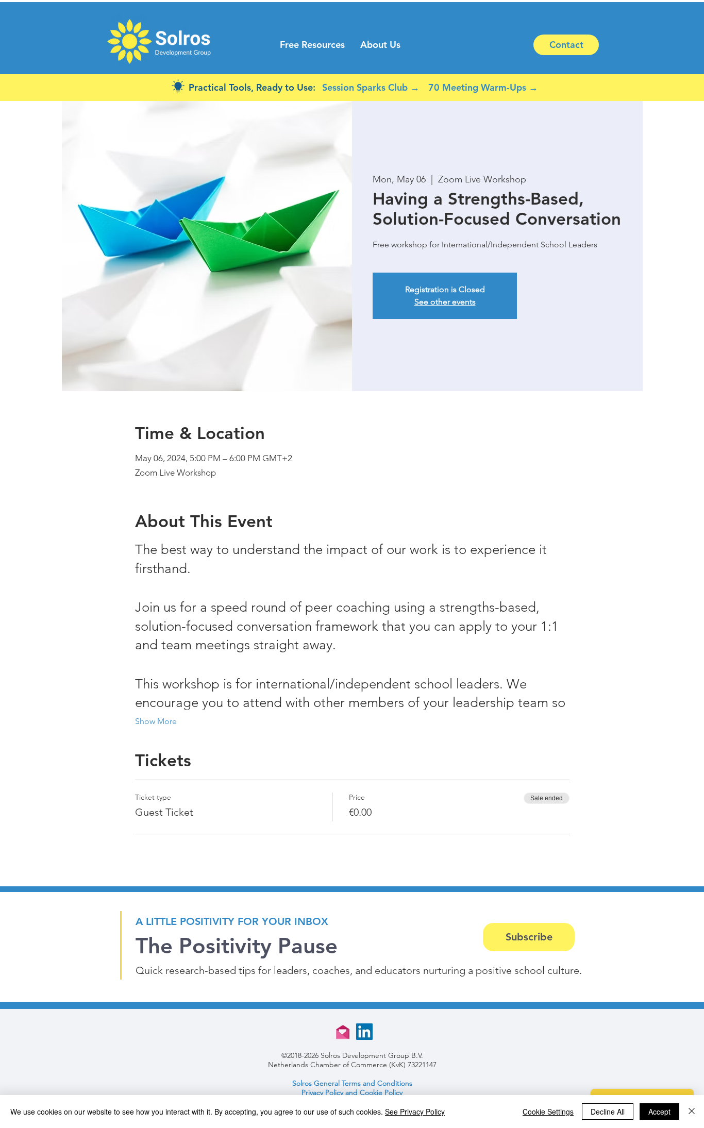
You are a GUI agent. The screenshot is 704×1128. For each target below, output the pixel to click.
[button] (312, 45)
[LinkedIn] (364, 1031)
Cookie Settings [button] (548, 1111)
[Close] (691, 1111)
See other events (445, 302)
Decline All (608, 1111)
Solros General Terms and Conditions (352, 1083)
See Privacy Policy (415, 1111)
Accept (659, 1111)
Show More (156, 721)
